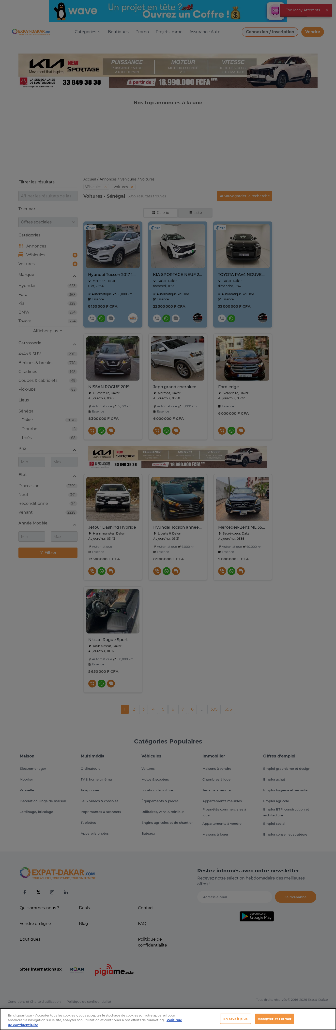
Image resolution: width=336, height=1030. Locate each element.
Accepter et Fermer (274, 1018)
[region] (168, 1019)
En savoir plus (235, 1018)
